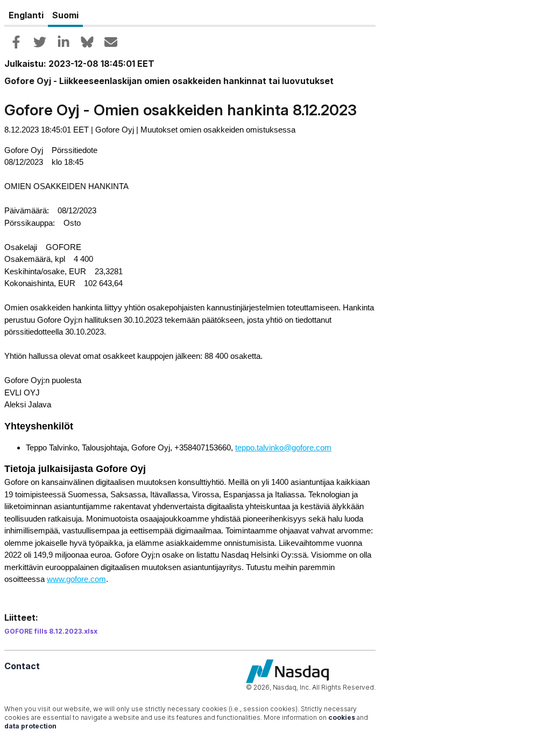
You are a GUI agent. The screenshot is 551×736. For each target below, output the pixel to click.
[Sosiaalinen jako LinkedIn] (63, 42)
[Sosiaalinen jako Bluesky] (87, 42)
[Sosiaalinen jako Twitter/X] (39, 42)
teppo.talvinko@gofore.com (283, 447)
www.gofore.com (76, 579)
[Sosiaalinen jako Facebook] (16, 42)
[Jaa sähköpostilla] (110, 42)
